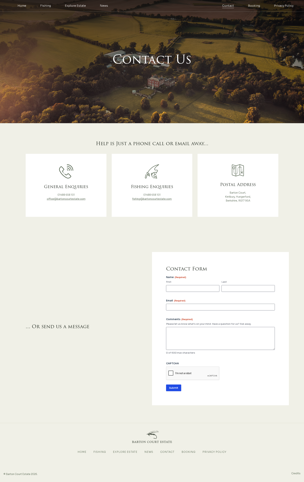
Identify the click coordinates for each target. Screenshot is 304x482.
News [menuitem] (104, 6)
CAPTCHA (172, 363)
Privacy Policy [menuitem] (283, 6)
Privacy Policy (214, 451)
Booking (188, 451)
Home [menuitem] (22, 6)
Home (82, 451)
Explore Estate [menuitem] (75, 6)
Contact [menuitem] (228, 6)
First (168, 281)
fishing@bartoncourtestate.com (152, 198)
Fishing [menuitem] (45, 6)
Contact (167, 451)
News (148, 451)
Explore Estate (125, 451)
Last (224, 281)
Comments (179, 319)
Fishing (99, 451)
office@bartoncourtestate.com (66, 198)
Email (175, 300)
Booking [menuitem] (254, 6)
